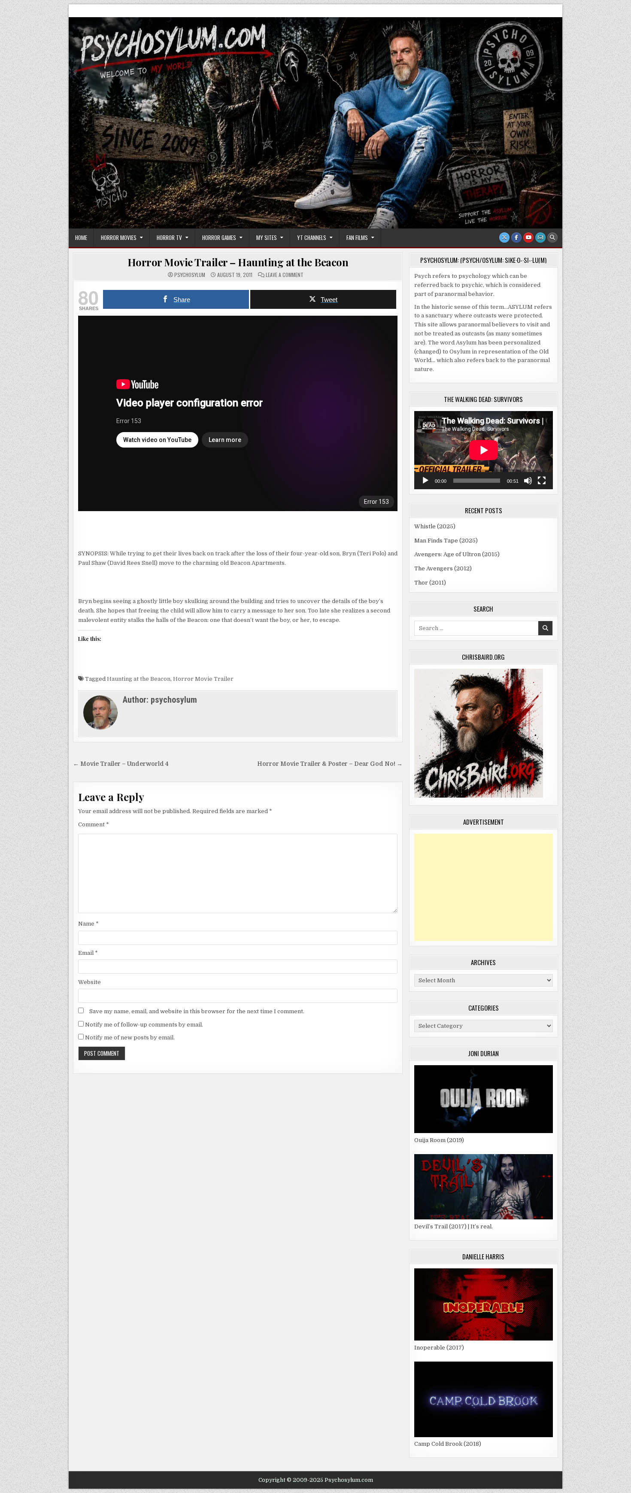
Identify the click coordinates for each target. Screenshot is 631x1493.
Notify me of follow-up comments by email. (144, 1024)
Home (81, 237)
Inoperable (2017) (439, 1347)
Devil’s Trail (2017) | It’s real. (453, 1226)
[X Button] (504, 237)
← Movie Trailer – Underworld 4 (121, 764)
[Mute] (528, 480)
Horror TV (169, 237)
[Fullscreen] (541, 480)
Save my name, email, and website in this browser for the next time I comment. (196, 1011)
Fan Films (357, 237)
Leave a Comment (284, 274)
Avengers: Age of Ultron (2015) (457, 554)
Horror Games (219, 237)
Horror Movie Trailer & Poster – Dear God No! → (330, 764)
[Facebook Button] (516, 237)
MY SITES (266, 237)
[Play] (425, 480)
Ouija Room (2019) (439, 1140)
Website (89, 982)
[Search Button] (552, 237)
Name (88, 923)
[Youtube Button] (528, 237)
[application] (483, 450)
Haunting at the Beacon (138, 679)
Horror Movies (119, 237)
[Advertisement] (483, 887)
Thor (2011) (430, 582)
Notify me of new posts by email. (130, 1037)
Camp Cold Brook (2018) (447, 1444)
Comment (93, 824)
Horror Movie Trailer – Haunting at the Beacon (238, 262)
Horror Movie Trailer (203, 679)
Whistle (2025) (434, 526)
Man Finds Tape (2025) (446, 540)
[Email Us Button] (540, 237)
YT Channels (311, 237)
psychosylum (189, 274)
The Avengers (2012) (443, 568)
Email (88, 953)
